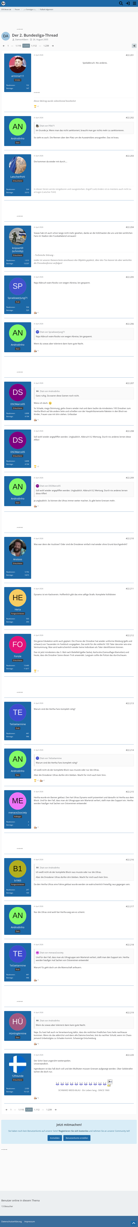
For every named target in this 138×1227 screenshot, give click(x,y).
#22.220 (130, 1055)
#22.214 (130, 750)
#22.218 (130, 944)
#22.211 (130, 588)
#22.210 (130, 538)
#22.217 (130, 906)
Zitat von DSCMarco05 (50, 485)
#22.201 (130, 55)
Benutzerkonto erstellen (77, 1138)
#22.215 (130, 791)
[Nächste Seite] (52, 46)
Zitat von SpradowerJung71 (52, 332)
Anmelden (55, 1138)
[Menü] (134, 3)
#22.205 (130, 277)
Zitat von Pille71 (47, 125)
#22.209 (130, 477)
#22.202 (130, 117)
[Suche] (121, 3)
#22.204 (130, 227)
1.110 (18, 45)
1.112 (34, 45)
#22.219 (130, 1012)
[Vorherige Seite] (3, 46)
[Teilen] (134, 46)
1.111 (26, 45)
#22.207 (130, 383)
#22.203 (130, 155)
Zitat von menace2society (51, 952)
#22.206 (130, 323)
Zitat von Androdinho (50, 391)
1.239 (46, 45)
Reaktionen (10, 85)
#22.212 (130, 635)
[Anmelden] (127, 3)
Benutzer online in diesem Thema (20, 1200)
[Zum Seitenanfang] (134, 1223)
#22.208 (130, 431)
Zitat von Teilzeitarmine (51, 758)
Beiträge (9, 88)
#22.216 (130, 859)
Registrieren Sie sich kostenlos (73, 1131)
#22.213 (130, 703)
